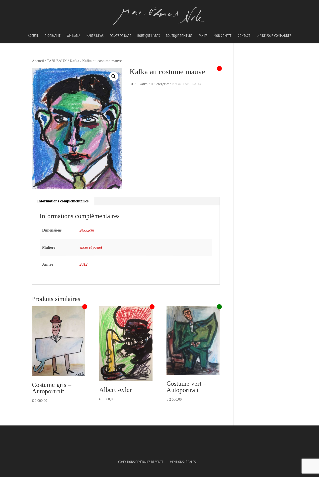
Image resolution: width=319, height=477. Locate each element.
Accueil (33, 36)
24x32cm (87, 230)
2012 (83, 264)
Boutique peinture (179, 36)
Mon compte (223, 36)
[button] (113, 76)
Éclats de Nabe (120, 36)
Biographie (53, 36)
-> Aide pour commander (273, 36)
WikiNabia (73, 36)
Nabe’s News (94, 36)
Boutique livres (148, 36)
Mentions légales (183, 462)
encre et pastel (91, 247)
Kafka (74, 61)
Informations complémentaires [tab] (62, 201)
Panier (203, 36)
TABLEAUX (57, 61)
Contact (244, 36)
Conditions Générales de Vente (140, 462)
